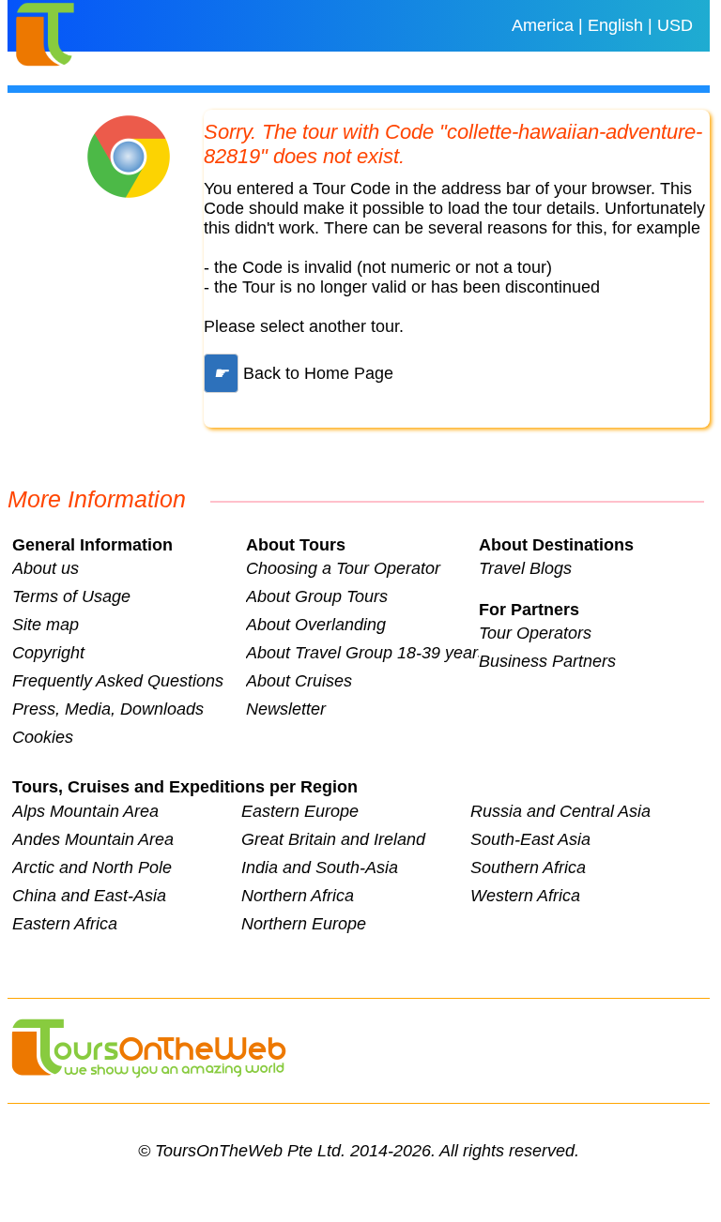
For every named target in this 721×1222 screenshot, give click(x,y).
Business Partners (547, 661)
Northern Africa (297, 895)
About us (45, 568)
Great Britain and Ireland (333, 839)
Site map (45, 624)
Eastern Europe (300, 811)
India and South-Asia (319, 867)
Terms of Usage (71, 596)
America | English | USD (602, 25)
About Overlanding (316, 624)
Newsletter (286, 709)
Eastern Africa (64, 923)
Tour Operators (535, 633)
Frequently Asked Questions (117, 680)
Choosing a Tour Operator (343, 568)
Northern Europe (303, 923)
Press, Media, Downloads (108, 709)
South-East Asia (530, 839)
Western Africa (525, 895)
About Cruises (299, 680)
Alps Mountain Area (85, 811)
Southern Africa (528, 867)
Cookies (42, 737)
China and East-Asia (89, 895)
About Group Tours (317, 596)
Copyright (48, 652)
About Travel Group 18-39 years (363, 652)
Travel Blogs (525, 568)
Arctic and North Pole (92, 867)
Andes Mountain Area (93, 839)
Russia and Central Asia (560, 811)
